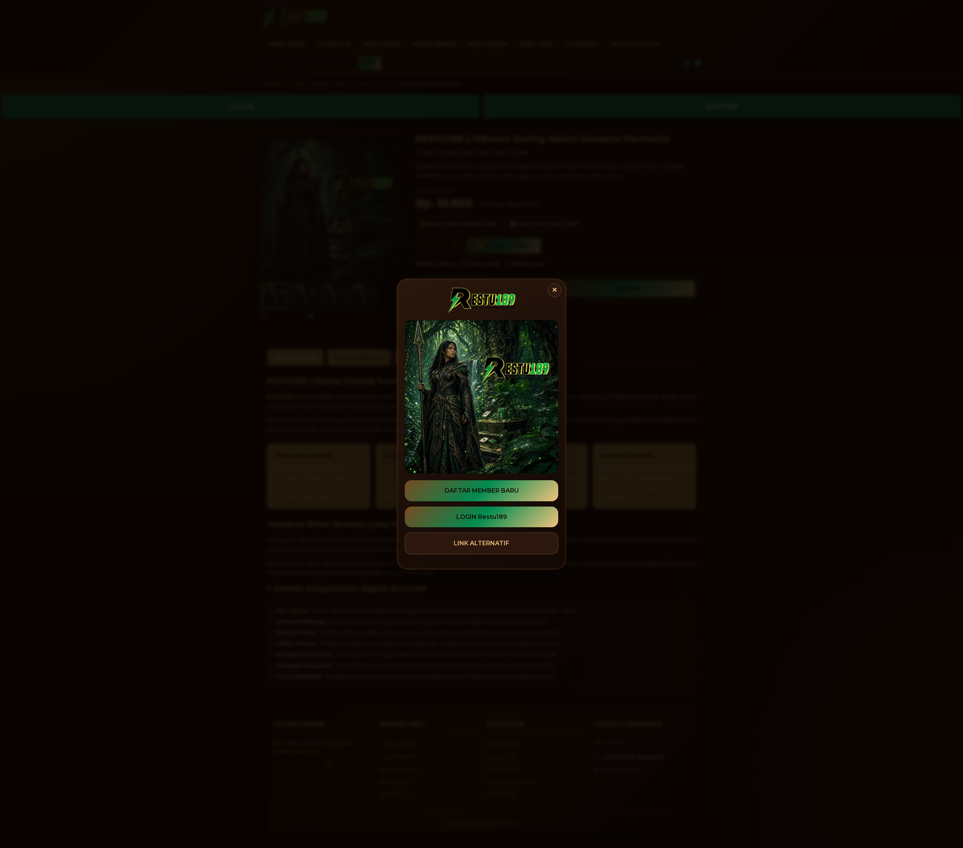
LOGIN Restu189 (481, 516)
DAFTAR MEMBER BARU (482, 490)
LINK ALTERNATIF (481, 543)
